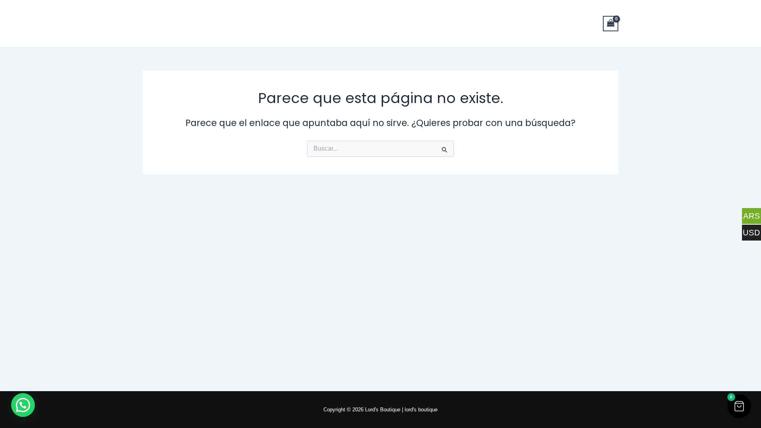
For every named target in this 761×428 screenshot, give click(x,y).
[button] (739, 406)
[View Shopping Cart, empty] (611, 23)
